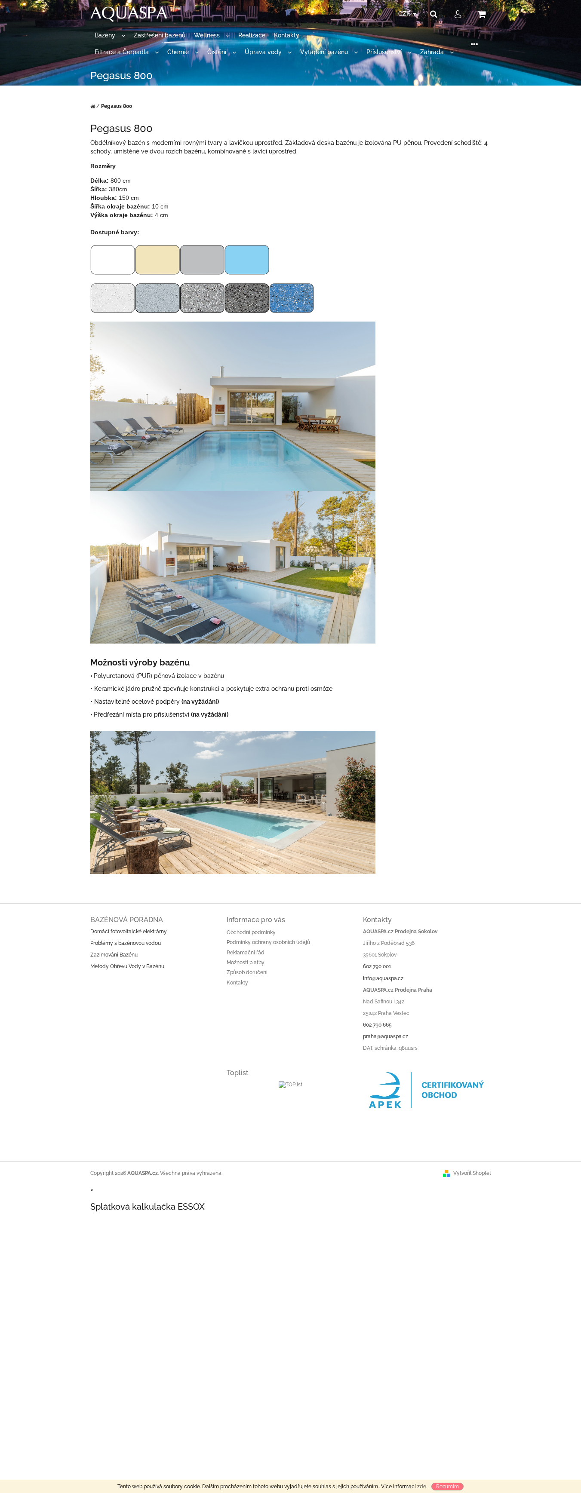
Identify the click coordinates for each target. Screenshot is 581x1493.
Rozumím (447, 1487)
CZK (405, 13)
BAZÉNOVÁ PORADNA (126, 920)
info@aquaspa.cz (383, 978)
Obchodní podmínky (251, 932)
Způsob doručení (247, 972)
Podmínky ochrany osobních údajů (268, 942)
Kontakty (237, 983)
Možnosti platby (245, 963)
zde (421, 1487)
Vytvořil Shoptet (472, 1173)
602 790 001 (377, 966)
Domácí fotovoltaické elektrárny (128, 932)
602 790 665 (377, 1025)
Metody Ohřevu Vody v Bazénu (127, 966)
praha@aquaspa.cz (385, 1036)
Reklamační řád (245, 953)
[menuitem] (109, 35)
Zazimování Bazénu (114, 955)
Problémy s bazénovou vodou (125, 943)
